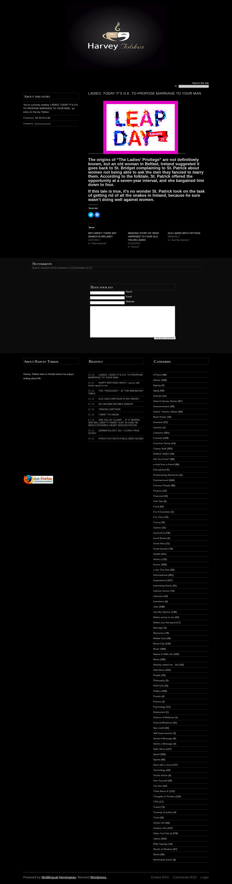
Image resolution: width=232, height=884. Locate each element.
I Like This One (161, 569)
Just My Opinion (162, 612)
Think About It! (161, 791)
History (157, 559)
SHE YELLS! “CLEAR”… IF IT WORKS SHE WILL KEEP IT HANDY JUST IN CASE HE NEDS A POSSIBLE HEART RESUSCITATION (114, 422)
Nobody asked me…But (166, 664)
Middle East (159, 638)
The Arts (157, 786)
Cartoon (157, 427)
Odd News (158, 670)
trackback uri (82, 268)
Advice (156, 380)
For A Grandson (161, 511)
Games (157, 527)
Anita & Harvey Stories (165, 401)
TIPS (155, 801)
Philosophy (159, 680)
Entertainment (160, 480)
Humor (156, 564)
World (156, 854)
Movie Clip (158, 643)
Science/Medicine (162, 722)
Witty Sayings (160, 844)
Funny (156, 522)
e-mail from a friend (163, 464)
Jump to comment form (43, 268)
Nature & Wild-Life (163, 654)
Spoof (156, 754)
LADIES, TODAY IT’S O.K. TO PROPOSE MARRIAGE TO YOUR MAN (115, 376)
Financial (158, 496)
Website (130, 301)
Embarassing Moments (165, 475)
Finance (157, 490)
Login (205, 877)
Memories (158, 633)
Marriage (158, 627)
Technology (159, 770)
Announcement (42, 123)
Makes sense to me (163, 617)
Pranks (157, 696)
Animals (157, 395)
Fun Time (158, 517)
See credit (158, 728)
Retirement (159, 712)
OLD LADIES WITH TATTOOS (184, 233)
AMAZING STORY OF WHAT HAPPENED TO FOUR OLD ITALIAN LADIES (143, 236)
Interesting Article (162, 585)
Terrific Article (160, 775)
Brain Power (159, 417)
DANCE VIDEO (161, 453)
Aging (156, 390)
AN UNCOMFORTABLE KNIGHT (110, 404)
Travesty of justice (163, 812)
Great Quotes (160, 548)
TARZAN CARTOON (104, 409)
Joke (155, 606)
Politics (157, 691)
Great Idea (159, 543)
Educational (159, 469)
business (158, 422)
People (157, 675)
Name (129, 291)
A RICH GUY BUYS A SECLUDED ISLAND (115, 438)
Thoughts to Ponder (164, 796)
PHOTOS (158, 685)
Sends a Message (163, 743)
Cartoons (158, 432)
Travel (156, 807)
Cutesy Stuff (159, 448)
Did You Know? (161, 459)
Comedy (157, 438)
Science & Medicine (163, 717)
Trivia (156, 817)
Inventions (158, 601)
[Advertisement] (64, 434)
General (157, 533)
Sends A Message (162, 738)
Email (129, 296)
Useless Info (159, 828)
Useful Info (159, 822)
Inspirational (159, 580)
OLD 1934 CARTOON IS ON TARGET (113, 398)
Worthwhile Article (162, 859)
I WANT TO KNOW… (104, 414)
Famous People (161, 485)
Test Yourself (160, 780)
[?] (72, 268)
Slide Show (159, 749)
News (156, 659)
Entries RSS (160, 877)
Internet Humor (161, 591)
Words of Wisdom (162, 849)
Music (156, 648)
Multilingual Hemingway (59, 877)
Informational (160, 575)
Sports (156, 759)
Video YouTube (161, 833)
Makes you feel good (164, 622)
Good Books (159, 538)
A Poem (157, 374)
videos (156, 838)
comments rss (64, 268)
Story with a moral (163, 764)
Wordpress (98, 877)
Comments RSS (185, 877)
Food (156, 506)
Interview (158, 596)
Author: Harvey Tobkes (165, 411)
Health (156, 554)
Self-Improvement (162, 733)
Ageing (157, 385)
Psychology (159, 706)
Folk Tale (158, 501)
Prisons (157, 701)
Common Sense (162, 443)
